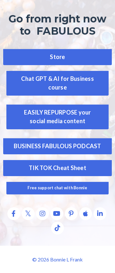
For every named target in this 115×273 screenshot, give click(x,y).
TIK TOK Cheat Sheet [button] (57, 167)
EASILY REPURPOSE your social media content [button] (57, 116)
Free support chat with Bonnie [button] (57, 187)
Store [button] (57, 56)
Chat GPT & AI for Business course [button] (57, 83)
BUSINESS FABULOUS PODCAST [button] (57, 145)
